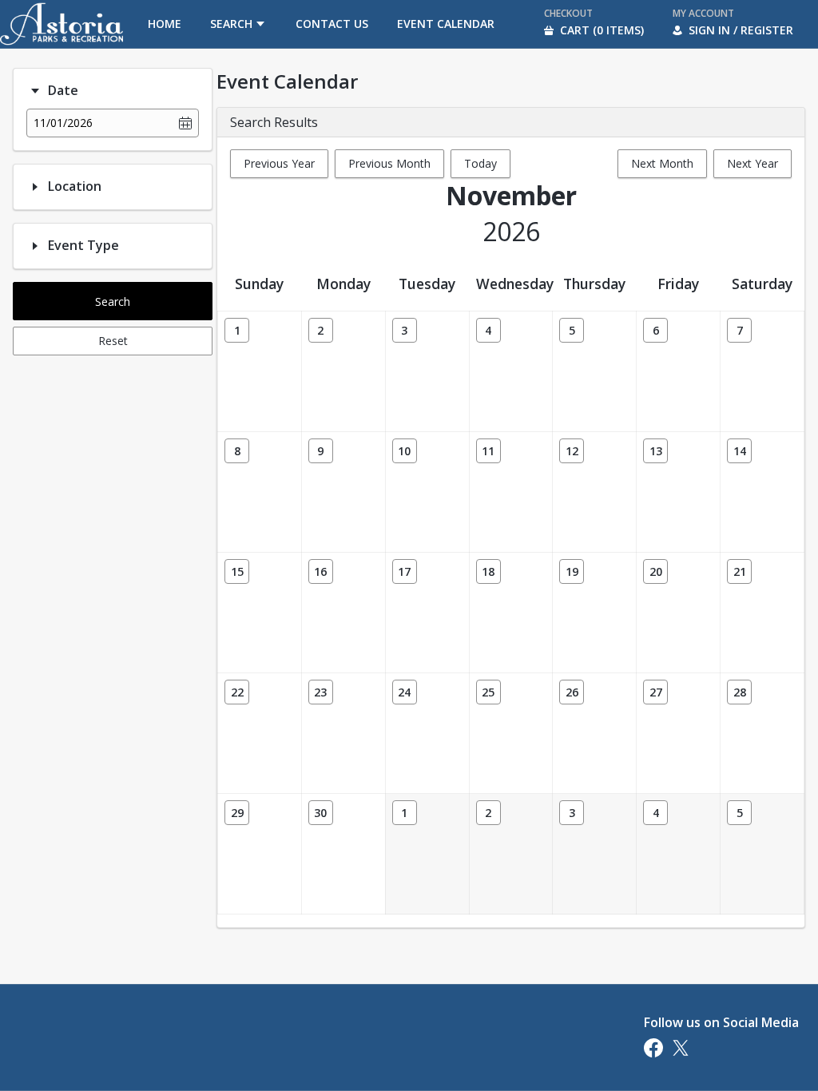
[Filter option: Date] (35, 91)
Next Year (752, 163)
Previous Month (389, 163)
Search (112, 301)
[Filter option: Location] (35, 186)
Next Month (662, 163)
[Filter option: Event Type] (35, 246)
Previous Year (279, 163)
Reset (113, 340)
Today (480, 163)
